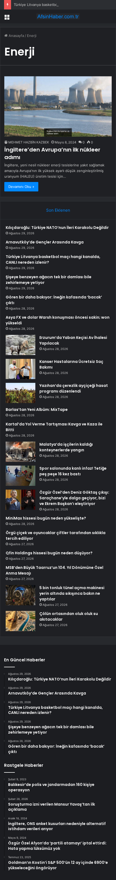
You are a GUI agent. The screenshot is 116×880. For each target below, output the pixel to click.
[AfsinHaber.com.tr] (58, 16)
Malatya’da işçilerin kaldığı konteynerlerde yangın (66, 447)
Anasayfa (16, 35)
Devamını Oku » (21, 186)
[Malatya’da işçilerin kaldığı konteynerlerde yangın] (20, 452)
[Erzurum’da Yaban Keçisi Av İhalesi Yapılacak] (20, 345)
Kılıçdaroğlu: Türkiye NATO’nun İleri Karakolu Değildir (57, 227)
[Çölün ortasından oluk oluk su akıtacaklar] (20, 621)
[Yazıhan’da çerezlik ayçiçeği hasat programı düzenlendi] (20, 393)
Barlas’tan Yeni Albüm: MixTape (37, 409)
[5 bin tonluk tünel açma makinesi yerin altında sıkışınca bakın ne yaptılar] (20, 595)
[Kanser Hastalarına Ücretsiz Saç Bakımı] (20, 369)
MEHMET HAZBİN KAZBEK (28, 142)
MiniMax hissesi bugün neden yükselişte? (46, 518)
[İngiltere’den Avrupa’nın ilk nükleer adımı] (58, 106)
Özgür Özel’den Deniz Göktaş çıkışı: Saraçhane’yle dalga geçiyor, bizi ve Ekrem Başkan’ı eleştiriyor (74, 498)
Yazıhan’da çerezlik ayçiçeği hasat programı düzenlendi (73, 388)
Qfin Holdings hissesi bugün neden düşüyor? (49, 553)
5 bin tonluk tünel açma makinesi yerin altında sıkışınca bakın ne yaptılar (71, 593)
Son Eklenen (58, 210)
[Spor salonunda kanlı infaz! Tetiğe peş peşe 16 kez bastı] (20, 476)
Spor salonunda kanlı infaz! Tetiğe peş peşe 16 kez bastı (73, 471)
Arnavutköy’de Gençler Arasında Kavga (45, 242)
